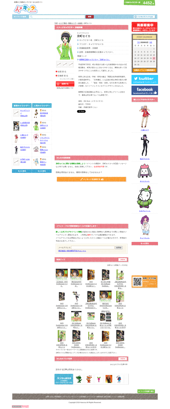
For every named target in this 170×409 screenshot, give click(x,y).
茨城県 (43, 152)
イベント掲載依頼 (118, 397)
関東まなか (44, 150)
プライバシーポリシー (70, 397)
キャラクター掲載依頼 (95, 397)
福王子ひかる (25, 147)
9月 (151, 42)
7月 (138, 42)
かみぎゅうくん (144, 211)
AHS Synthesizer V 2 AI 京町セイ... (91, 284)
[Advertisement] (84, 7)
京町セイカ (44, 125)
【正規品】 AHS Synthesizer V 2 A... (62, 284)
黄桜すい (43, 162)
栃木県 (43, 143)
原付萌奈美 (44, 113)
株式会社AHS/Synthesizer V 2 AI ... (106, 306)
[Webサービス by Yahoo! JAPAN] (20, 407)
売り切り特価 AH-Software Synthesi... (105, 284)
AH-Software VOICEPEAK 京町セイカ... (91, 325)
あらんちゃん (145, 181)
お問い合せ (50, 397)
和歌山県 (24, 116)
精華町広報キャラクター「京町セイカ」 (94, 60)
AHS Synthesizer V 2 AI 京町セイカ (105, 345)
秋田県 (43, 165)
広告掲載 (82, 397)
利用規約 (58, 397)
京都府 (23, 138)
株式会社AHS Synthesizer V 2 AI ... (76, 284)
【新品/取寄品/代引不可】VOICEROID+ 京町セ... (120, 285)
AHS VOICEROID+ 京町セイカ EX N (120, 325)
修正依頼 (107, 397)
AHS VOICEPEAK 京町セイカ (120, 306)
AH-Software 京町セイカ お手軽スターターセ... (105, 325)
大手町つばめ (25, 159)
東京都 (23, 162)
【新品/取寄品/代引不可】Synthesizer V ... (91, 306)
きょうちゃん (145, 238)
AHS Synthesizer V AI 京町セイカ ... (62, 306)
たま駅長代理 (25, 123)
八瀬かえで (24, 135)
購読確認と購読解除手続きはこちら (72, 251)
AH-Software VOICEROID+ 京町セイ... (76, 325)
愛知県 (43, 116)
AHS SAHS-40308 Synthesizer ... (76, 345)
